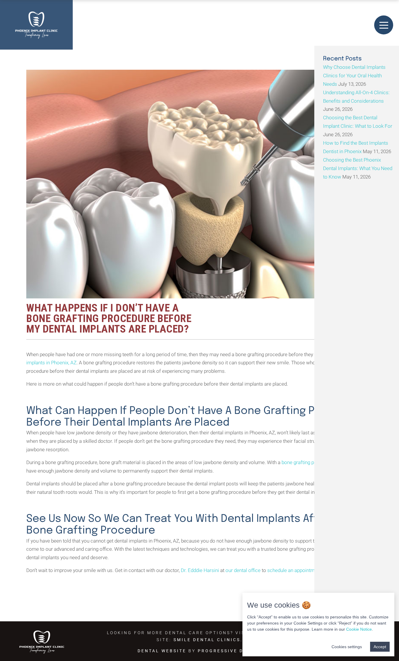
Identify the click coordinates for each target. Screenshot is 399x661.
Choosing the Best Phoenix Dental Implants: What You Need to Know (357, 168)
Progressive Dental (229, 650)
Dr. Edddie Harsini (200, 570)
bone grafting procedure (308, 462)
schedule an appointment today (301, 570)
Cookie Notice (359, 629)
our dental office (243, 570)
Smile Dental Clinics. (208, 639)
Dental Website (162, 650)
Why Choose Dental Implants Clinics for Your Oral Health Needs (354, 75)
